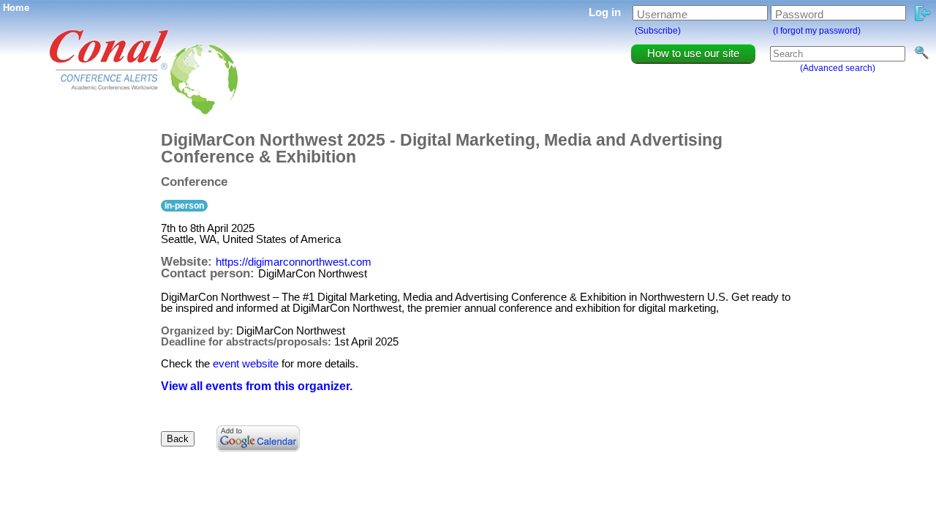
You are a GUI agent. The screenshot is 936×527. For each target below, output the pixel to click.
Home (16, 7)
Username (662, 14)
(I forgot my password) (817, 31)
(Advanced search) (837, 68)
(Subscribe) (658, 31)
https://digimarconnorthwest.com (293, 261)
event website (246, 363)
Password (799, 14)
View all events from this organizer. (256, 386)
